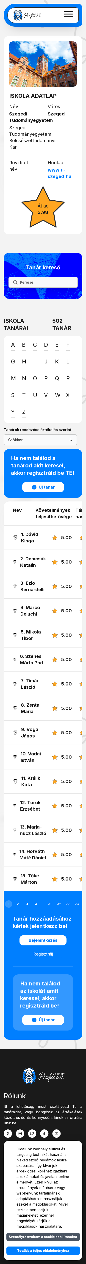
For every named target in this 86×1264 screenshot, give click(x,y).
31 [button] (50, 904)
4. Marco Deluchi (30, 611)
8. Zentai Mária (31, 708)
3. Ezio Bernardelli (32, 586)
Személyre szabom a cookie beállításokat (43, 1237)
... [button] (43, 904)
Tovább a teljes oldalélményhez (43, 1250)
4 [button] (36, 904)
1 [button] (8, 904)
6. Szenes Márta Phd (31, 659)
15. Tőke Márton (30, 879)
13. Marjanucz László (33, 830)
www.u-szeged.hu (59, 173)
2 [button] (18, 904)
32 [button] (59, 904)
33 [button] (68, 904)
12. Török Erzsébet (30, 806)
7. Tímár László (30, 684)
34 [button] (77, 904)
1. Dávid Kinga (29, 538)
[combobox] (8, 440)
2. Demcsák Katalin (33, 562)
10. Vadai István (31, 757)
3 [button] (27, 904)
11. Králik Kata (30, 781)
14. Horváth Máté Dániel (32, 855)
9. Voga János (29, 733)
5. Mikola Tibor (31, 635)
